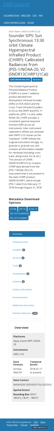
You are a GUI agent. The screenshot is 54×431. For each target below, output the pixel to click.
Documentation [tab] (20, 297)
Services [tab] (18, 257)
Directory (26, 15)
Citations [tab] (18, 281)
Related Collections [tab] (25, 313)
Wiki (40, 15)
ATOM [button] (13, 209)
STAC (35, 15)
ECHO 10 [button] (33, 209)
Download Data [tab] (20, 241)
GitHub (30, 22)
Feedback (34, 425)
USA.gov (24, 425)
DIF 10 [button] (22, 209)
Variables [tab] (18, 249)
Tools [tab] (17, 265)
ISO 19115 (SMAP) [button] (18, 218)
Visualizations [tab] (20, 273)
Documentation (11, 15)
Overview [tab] (17, 233)
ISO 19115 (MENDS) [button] (19, 213)
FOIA (36, 422)
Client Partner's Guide (14, 22)
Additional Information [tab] (23, 305)
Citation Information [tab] (22, 289)
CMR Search (16, 4)
